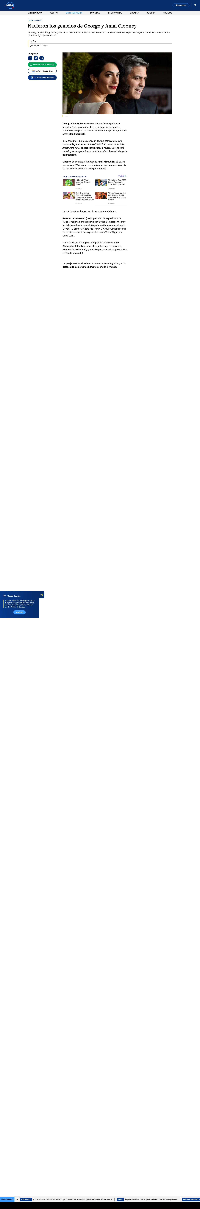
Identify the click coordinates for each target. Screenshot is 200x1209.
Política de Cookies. (18, 607)
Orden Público (35, 13)
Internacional (115, 13)
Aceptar (19, 612)
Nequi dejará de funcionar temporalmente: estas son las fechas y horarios (117, 1199)
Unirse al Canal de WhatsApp (43, 65)
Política (54, 13)
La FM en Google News (44, 71)
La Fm (33, 41)
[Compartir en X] (36, 58)
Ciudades (134, 13)
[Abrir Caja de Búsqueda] (195, 5)
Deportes (151, 13)
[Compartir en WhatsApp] (41, 58)
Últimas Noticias (7, 1199)
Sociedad (167, 13)
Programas (181, 5)
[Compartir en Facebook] (30, 58)
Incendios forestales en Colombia (161, 1199)
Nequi (86, 1199)
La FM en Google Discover (44, 77)
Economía (95, 13)
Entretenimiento (74, 13)
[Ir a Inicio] (9, 5)
